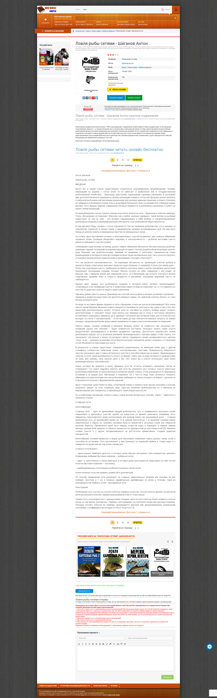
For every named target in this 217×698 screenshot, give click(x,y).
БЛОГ (85, 9)
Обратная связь (100, 686)
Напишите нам (109, 110)
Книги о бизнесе (102, 24)
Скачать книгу (116, 97)
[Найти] (175, 18)
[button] (79, 644)
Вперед (137, 160)
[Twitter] (96, 97)
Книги (77, 9)
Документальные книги (126, 24)
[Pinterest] (93, 97)
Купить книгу (134, 97)
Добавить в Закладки (54, 31)
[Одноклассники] (90, 97)
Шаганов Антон (127, 63)
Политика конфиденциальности (75, 686)
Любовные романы (61, 22)
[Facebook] (87, 97)
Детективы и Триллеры (84, 24)
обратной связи (114, 695)
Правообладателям (48, 686)
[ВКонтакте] (84, 97)
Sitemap (114, 686)
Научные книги (122, 22)
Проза (98, 22)
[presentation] (79, 644)
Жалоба (88, 109)
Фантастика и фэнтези (63, 24)
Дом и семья (142, 24)
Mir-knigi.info (54, 10)
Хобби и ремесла (145, 67)
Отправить (167, 677)
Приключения (80, 22)
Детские (141, 22)
